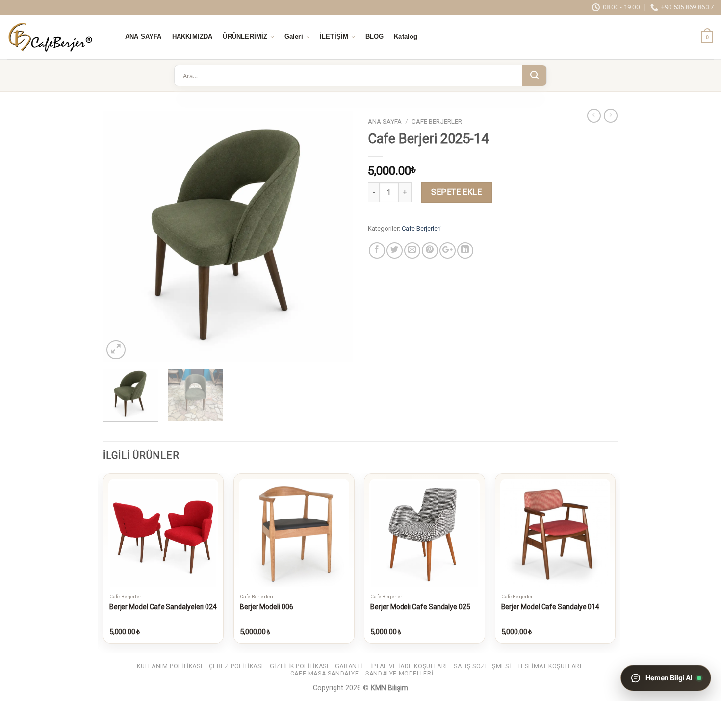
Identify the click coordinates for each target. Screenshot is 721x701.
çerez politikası (236, 666)
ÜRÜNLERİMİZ (245, 36)
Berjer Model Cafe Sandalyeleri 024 (163, 607)
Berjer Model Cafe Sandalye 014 (550, 607)
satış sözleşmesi (482, 666)
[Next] (336, 236)
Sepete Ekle (456, 192)
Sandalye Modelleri (399, 673)
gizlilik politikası (299, 666)
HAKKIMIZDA (192, 36)
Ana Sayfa (385, 121)
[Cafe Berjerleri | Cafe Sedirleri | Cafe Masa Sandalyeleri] (56, 37)
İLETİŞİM (334, 36)
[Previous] (120, 236)
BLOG (374, 36)
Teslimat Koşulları (549, 666)
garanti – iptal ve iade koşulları (391, 666)
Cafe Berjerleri (438, 121)
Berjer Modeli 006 (266, 607)
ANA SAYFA (143, 36)
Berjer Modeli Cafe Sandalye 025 (420, 607)
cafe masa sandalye (324, 673)
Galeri (293, 36)
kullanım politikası (169, 666)
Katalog (405, 36)
